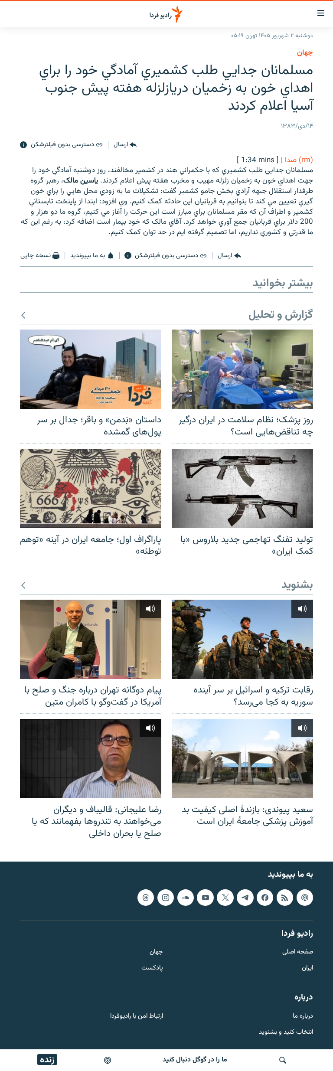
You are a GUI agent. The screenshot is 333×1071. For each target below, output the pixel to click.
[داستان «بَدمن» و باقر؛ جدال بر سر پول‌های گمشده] (90, 369)
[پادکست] (108, 1060)
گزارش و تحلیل (280, 315)
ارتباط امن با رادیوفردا (136, 1016)
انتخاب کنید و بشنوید (286, 1032)
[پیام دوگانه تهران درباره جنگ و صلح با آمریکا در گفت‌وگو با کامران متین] (90, 639)
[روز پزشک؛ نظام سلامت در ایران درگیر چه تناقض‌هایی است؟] (242, 369)
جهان (305, 53)
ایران (307, 968)
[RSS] (285, 897)
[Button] (125, 145)
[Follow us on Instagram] (165, 897)
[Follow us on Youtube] (205, 897)
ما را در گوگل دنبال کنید (195, 1060)
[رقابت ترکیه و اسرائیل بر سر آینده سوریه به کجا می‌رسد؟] (242, 639)
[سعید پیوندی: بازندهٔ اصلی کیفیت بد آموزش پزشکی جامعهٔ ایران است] (242, 758)
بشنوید (297, 585)
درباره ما (303, 1016)
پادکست (152, 968)
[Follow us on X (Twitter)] (225, 897)
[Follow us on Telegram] (245, 897)
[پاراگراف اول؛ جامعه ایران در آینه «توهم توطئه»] (90, 488)
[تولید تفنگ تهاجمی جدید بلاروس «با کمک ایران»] (242, 488)
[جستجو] (283, 1060)
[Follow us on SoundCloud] (185, 897)
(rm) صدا (299, 160)
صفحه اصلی (297, 952)
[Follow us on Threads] (145, 897)
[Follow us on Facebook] (265, 897)
